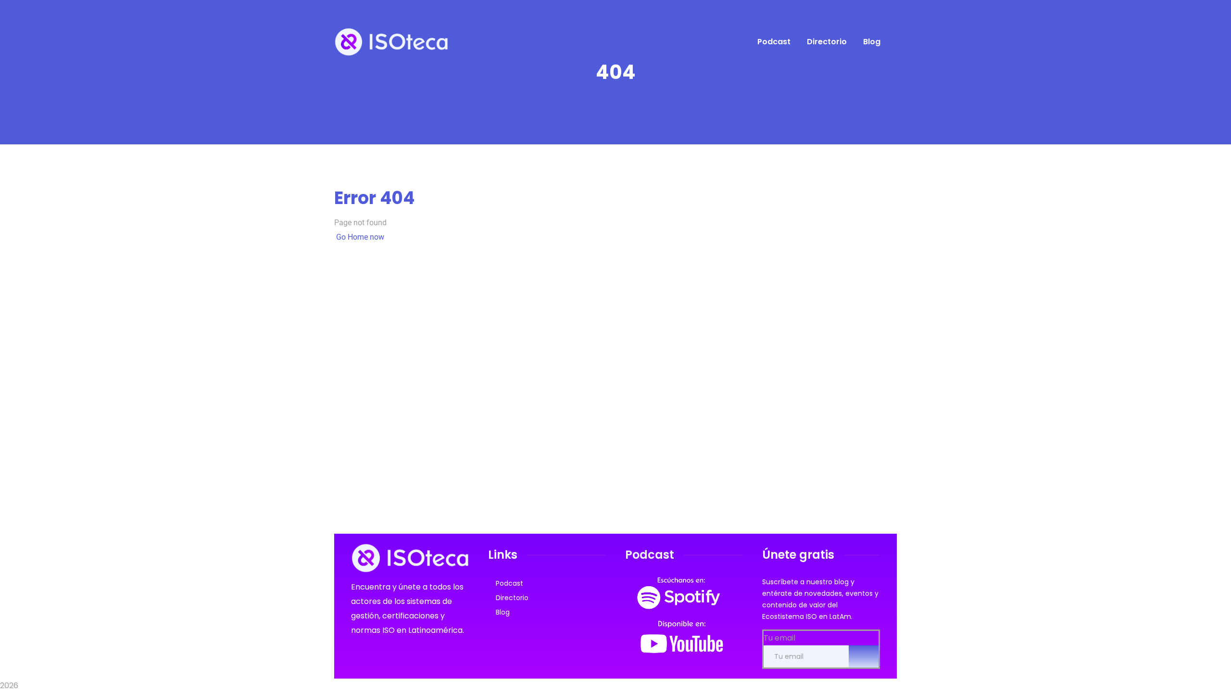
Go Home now (359, 237)
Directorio (512, 598)
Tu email (779, 637)
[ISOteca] (391, 41)
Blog (503, 612)
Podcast (509, 583)
